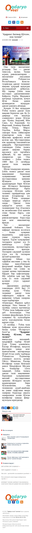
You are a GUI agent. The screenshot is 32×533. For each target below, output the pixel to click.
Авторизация (24, 17)
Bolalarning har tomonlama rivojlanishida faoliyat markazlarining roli (18, 444)
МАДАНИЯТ (15, 40)
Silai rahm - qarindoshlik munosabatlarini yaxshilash (15, 473)
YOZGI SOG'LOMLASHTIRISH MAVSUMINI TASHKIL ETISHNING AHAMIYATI (17, 452)
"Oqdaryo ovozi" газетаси (13, 511)
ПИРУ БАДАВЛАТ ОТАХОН (8, 470)
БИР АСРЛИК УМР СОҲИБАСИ (10, 466)
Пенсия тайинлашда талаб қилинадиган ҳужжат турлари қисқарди (18, 458)
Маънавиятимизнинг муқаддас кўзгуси (19, 415)
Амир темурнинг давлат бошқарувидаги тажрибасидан (18, 437)
